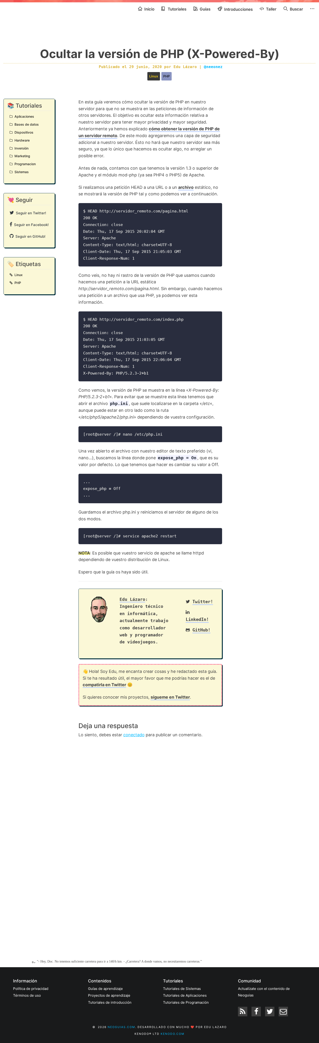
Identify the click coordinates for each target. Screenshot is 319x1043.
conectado (134, 734)
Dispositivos (23, 132)
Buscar (296, 9)
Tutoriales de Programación (186, 1002)
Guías (204, 9)
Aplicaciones (23, 116)
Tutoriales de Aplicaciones (185, 995)
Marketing (21, 156)
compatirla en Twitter (104, 684)
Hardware (21, 140)
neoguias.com (121, 1027)
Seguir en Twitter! (30, 213)
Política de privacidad (30, 988)
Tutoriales (176, 9)
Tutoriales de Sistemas (182, 988)
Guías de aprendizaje (105, 988)
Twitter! (202, 601)
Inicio (148, 9)
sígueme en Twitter (170, 697)
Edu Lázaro (132, 599)
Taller (270, 9)
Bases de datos (26, 124)
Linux (153, 76)
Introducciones (238, 9)
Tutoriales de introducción (109, 1002)
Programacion (24, 164)
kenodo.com (172, 1034)
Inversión (20, 148)
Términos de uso (27, 995)
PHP (166, 76)
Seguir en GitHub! (29, 236)
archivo (186, 187)
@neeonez (213, 67)
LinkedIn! (197, 619)
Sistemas (21, 172)
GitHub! (201, 630)
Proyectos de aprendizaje (109, 995)
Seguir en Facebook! (30, 224)
